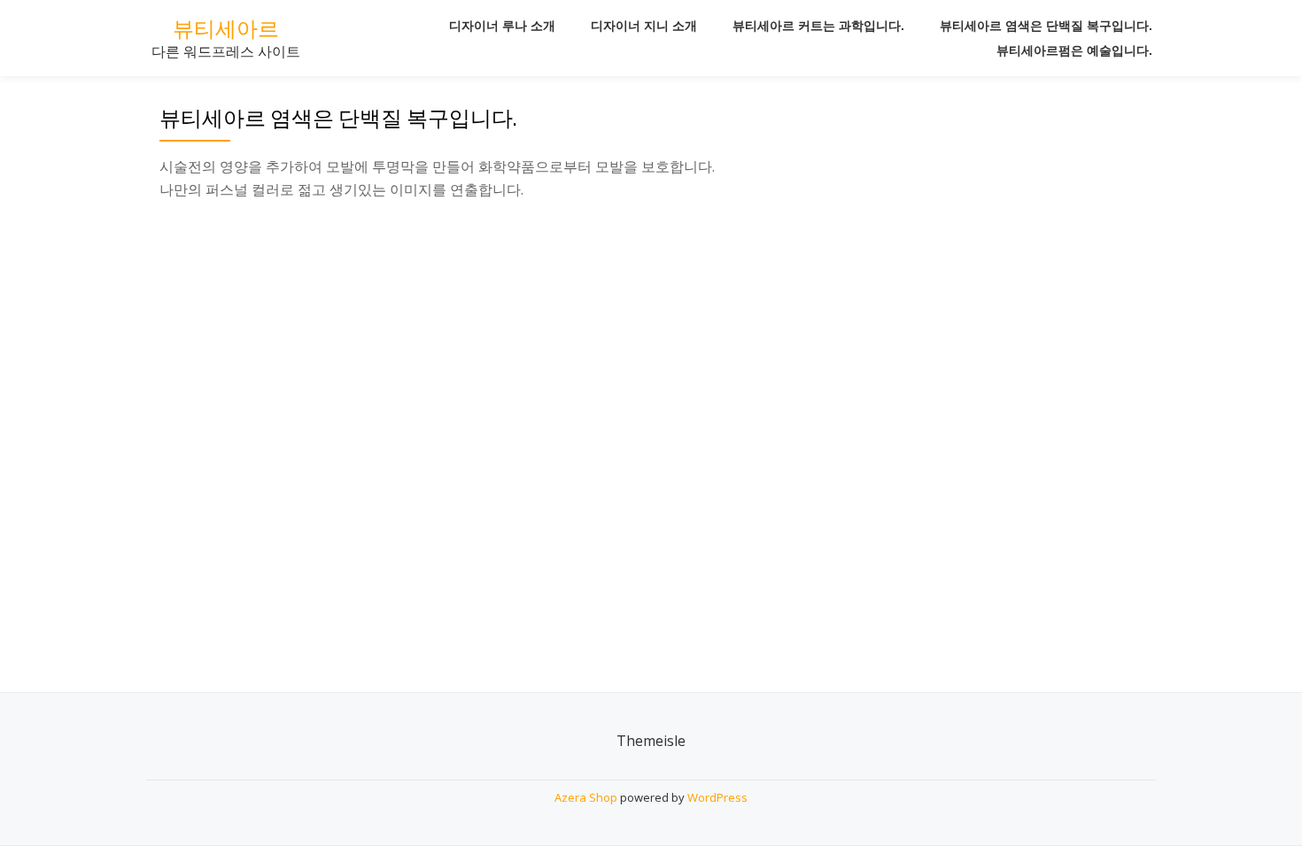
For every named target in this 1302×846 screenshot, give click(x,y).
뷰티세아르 (226, 29)
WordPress (717, 797)
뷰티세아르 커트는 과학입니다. (818, 26)
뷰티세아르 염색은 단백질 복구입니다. (1046, 26)
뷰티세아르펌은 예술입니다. (1074, 50)
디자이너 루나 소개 (502, 26)
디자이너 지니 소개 (644, 26)
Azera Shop (585, 797)
